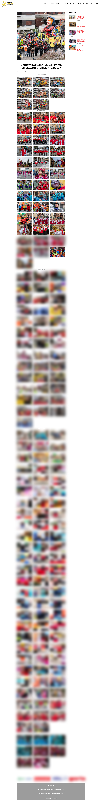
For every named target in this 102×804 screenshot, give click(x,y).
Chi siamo (51, 3)
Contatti (97, 3)
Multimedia (73, 3)
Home (45, 3)
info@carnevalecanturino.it (44, 793)
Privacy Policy (48, 798)
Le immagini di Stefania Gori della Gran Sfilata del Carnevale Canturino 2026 (81, 48)
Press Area (81, 3)
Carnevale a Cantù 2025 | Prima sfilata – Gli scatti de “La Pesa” (41, 66)
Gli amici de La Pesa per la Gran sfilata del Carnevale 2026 (81, 40)
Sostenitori (89, 3)
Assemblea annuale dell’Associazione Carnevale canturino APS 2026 (81, 24)
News (66, 3)
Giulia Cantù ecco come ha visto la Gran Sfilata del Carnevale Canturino (80, 33)
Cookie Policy (54, 798)
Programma (59, 3)
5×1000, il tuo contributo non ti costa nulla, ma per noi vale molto (81, 17)
